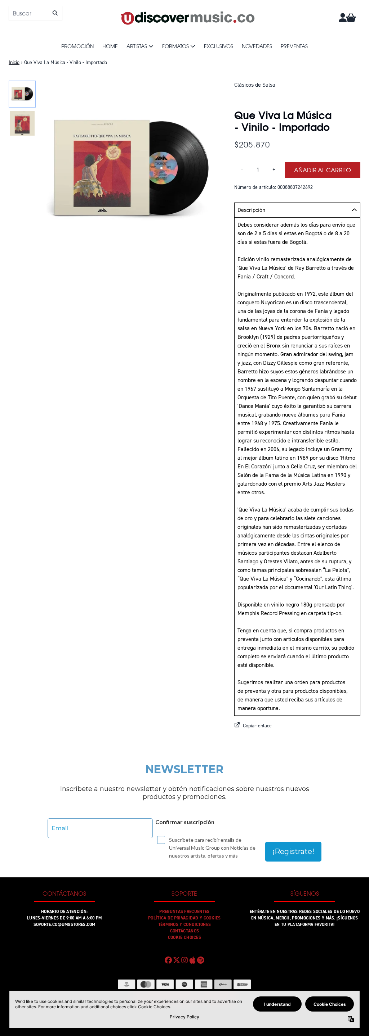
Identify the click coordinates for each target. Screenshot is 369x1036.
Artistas (136, 46)
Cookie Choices (184, 937)
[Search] (55, 13)
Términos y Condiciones (184, 924)
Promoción (77, 46)
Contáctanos (184, 931)
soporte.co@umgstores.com (64, 924)
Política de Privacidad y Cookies (184, 918)
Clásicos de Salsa (254, 84)
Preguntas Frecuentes (184, 911)
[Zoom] (130, 170)
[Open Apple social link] (192, 960)
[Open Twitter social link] (176, 960)
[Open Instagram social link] (184, 960)
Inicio (14, 62)
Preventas (294, 46)
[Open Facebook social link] (168, 960)
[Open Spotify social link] (201, 960)
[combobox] (35, 13)
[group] (22, 94)
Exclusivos (218, 46)
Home (110, 46)
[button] (297, 726)
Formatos (175, 46)
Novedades (257, 46)
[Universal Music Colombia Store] (187, 17)
